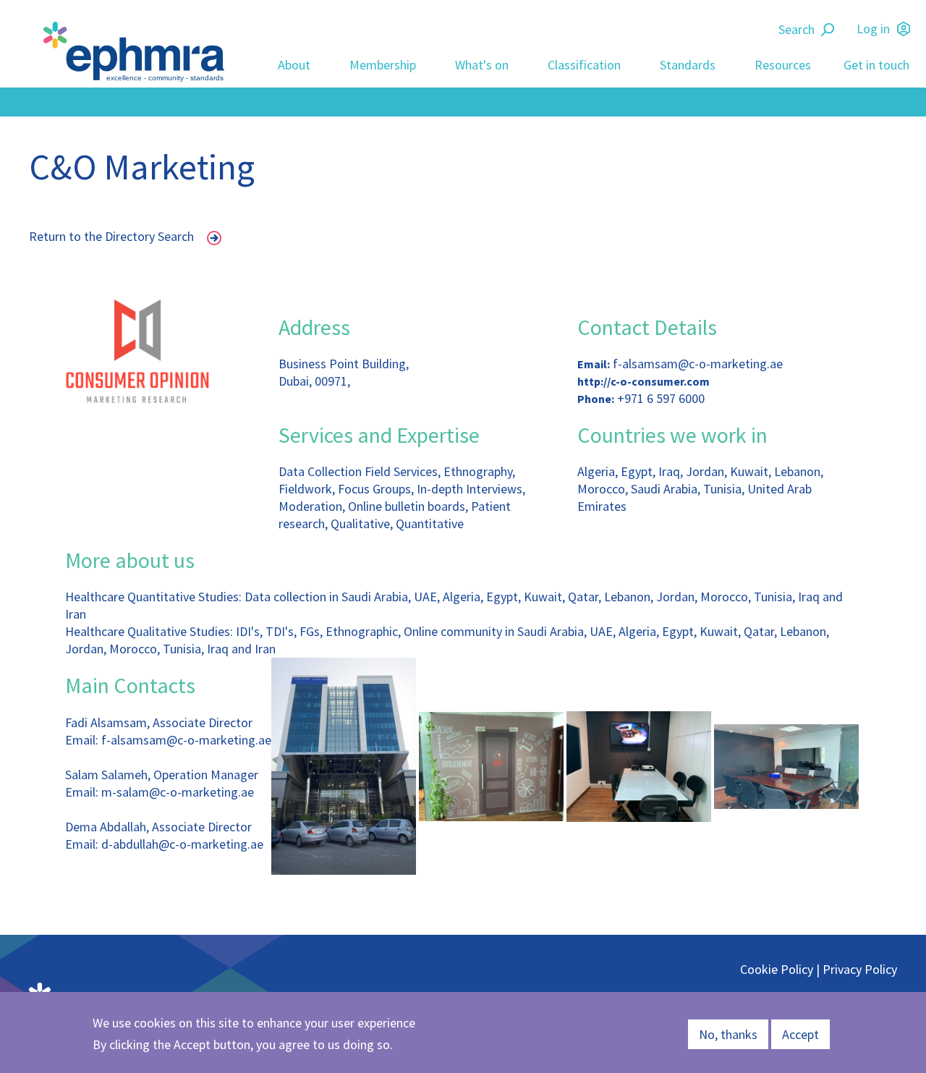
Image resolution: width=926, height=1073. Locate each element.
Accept (800, 1034)
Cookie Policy (776, 969)
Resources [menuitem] (783, 64)
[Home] (137, 52)
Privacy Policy (860, 969)
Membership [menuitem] (382, 64)
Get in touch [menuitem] (876, 64)
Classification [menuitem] (584, 64)
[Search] (829, 29)
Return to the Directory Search (111, 236)
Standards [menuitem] (687, 64)
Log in (873, 28)
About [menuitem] (294, 64)
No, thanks (728, 1034)
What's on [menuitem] (482, 64)
